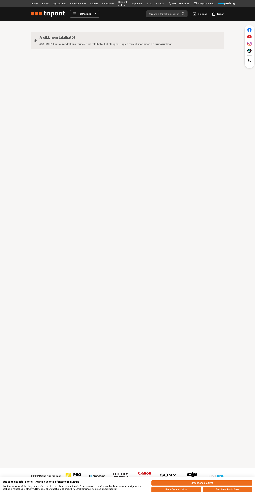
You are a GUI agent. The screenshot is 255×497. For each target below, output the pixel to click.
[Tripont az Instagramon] (249, 44)
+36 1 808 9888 (180, 3)
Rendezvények (78, 3)
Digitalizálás (59, 3)
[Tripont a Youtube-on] (249, 37)
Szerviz (94, 3)
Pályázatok (108, 3)
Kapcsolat (137, 3)
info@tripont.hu (206, 3)
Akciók (34, 3)
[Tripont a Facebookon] (249, 30)
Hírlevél (160, 3)
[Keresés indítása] (183, 14)
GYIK (149, 3)
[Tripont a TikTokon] (249, 51)
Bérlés (45, 3)
